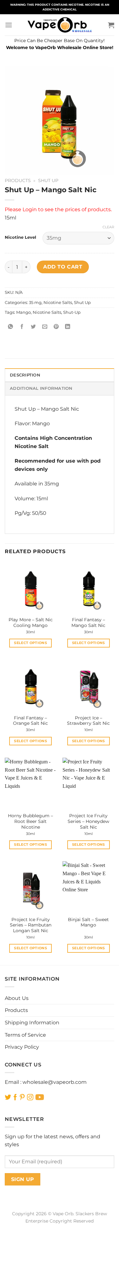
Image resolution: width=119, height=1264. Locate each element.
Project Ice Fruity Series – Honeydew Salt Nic (88, 821)
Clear (108, 227)
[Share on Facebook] (22, 326)
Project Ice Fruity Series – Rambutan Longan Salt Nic (30, 925)
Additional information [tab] (41, 388)
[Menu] (8, 25)
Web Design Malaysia (59, 1228)
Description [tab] (25, 375)
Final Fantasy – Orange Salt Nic (30, 720)
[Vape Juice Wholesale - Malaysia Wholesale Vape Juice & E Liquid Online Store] (59, 24)
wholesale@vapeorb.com (55, 1082)
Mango (23, 312)
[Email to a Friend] (45, 326)
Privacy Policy (22, 1047)
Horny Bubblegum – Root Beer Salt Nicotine (30, 821)
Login (30, 209)
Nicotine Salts (57, 302)
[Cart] (111, 25)
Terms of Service (25, 1035)
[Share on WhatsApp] (10, 326)
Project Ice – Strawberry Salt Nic (88, 720)
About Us (17, 998)
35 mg (35, 302)
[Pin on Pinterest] (56, 326)
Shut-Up (72, 312)
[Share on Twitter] (33, 326)
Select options (30, 643)
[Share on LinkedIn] (68, 326)
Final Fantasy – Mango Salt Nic (88, 622)
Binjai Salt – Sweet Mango (88, 922)
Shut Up (48, 180)
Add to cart (62, 267)
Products (18, 180)
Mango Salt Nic (60, 409)
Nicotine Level (20, 237)
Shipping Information (32, 1023)
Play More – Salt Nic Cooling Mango (31, 622)
